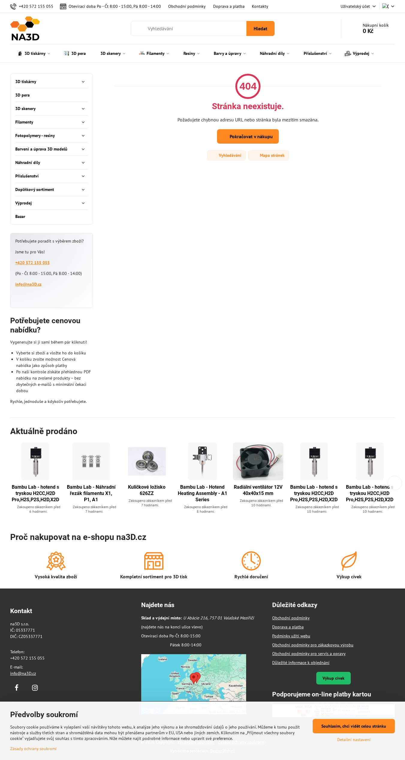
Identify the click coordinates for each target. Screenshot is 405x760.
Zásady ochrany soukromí (33, 748)
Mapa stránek (271, 155)
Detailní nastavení (354, 739)
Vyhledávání (229, 155)
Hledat (260, 28)
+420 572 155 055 (32, 262)
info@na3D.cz (28, 284)
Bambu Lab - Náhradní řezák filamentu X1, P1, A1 (91, 493)
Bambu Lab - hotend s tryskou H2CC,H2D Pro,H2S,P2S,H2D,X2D (35, 493)
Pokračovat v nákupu (250, 136)
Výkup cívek (333, 678)
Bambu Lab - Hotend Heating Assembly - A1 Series (202, 493)
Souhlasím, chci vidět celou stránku (353, 726)
